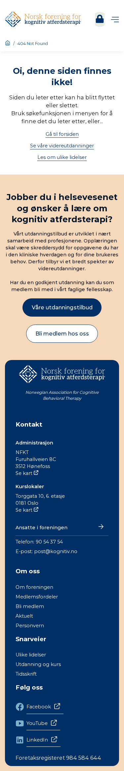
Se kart (24, 473)
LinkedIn (37, 740)
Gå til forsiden (62, 134)
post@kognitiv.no (55, 551)
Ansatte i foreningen (41, 528)
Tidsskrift (26, 674)
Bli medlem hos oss (62, 333)
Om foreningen (34, 587)
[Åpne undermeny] (115, 19)
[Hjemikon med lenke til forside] (7, 43)
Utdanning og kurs (38, 664)
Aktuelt (24, 616)
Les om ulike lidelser (62, 157)
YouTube (37, 723)
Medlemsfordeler (37, 597)
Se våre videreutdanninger (62, 146)
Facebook (38, 707)
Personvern (30, 626)
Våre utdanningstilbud (62, 307)
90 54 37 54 (49, 542)
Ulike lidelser (31, 655)
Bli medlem (30, 606)
